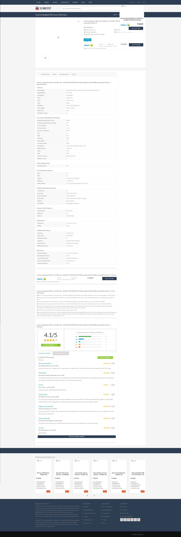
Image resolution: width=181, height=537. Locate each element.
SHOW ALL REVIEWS (105, 357)
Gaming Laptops (88, 520)
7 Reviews (40, 360)
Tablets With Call (88, 510)
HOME (115, 14)
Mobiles (75, 2)
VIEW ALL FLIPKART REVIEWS (77, 436)
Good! (41, 385)
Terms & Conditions (127, 516)
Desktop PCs (87, 523)
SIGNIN (144, 2)
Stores (87, 39)
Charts (55, 2)
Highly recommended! (46, 406)
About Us (124, 506)
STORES (54, 74)
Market (46, 2)
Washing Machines (108, 510)
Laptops (86, 516)
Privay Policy (125, 513)
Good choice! (43, 394)
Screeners (64, 2)
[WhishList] (78, 21)
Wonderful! (42, 373)
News (90, 2)
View (48, 491)
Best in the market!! (45, 363)
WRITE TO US (132, 2)
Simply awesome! (44, 418)
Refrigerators (106, 516)
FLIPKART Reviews (44, 353)
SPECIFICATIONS (45, 74)
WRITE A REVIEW (49, 345)
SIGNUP (139, 2)
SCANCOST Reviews (60, 353)
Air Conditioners (107, 506)
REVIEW (74, 74)
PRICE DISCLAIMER (64, 74)
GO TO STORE (136, 44)
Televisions (106, 513)
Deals (83, 2)
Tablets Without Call (89, 513)
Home (38, 2)
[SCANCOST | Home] (43, 8)
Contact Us (125, 510)
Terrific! (41, 428)
